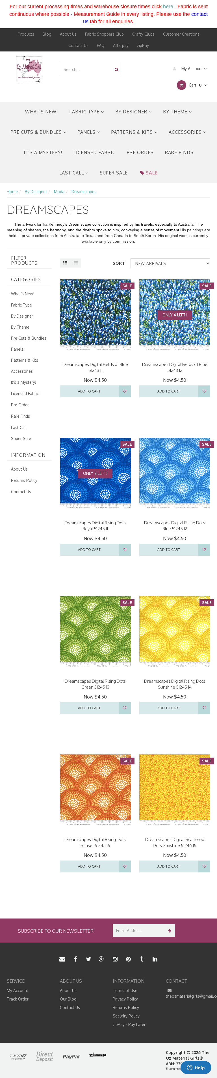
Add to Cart (89, 391)
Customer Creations (181, 34)
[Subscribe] (168, 930)
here (168, 6)
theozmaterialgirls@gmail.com (188, 996)
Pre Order (140, 152)
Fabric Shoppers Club (104, 34)
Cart (194, 85)
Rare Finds (179, 152)
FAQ (101, 45)
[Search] (116, 69)
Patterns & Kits (132, 132)
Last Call (72, 173)
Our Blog (68, 999)
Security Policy (126, 1016)
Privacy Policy (125, 999)
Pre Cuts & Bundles (37, 132)
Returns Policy (24, 480)
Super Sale (114, 173)
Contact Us (78, 45)
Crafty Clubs (143, 34)
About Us (68, 34)
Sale (152, 173)
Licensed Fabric (94, 152)
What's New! (41, 112)
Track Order (18, 999)
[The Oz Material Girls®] (29, 68)
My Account (192, 68)
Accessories (186, 132)
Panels (87, 132)
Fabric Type (85, 112)
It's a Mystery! (43, 152)
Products (26, 34)
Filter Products (24, 261)
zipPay (143, 45)
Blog (47, 34)
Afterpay (121, 45)
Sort (119, 263)
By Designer (132, 112)
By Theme (176, 112)
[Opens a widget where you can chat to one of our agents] (195, 1068)
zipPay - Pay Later (129, 1024)
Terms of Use (125, 990)
